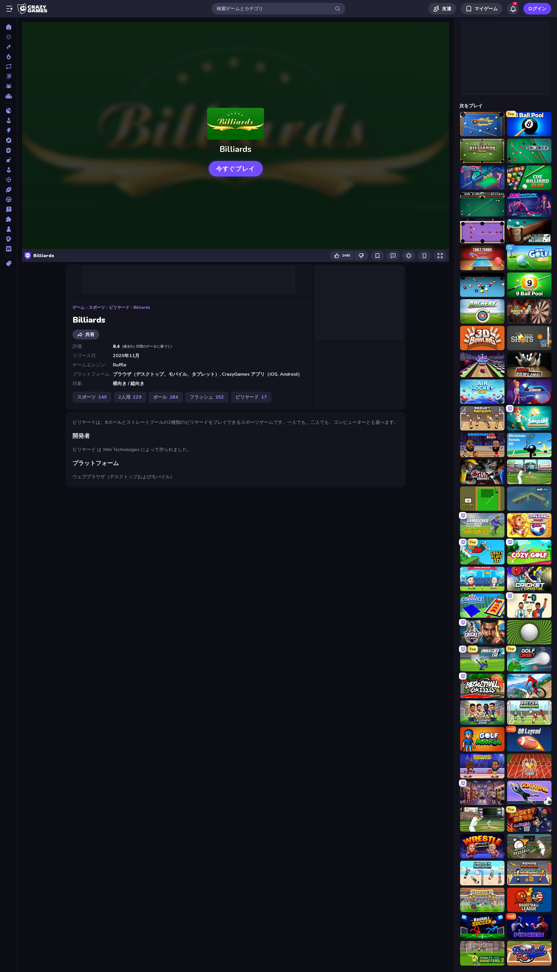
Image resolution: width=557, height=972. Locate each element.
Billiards (141, 307)
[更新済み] (8, 66)
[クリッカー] (8, 160)
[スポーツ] (8, 190)
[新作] (8, 47)
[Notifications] (513, 8)
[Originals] (8, 76)
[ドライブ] (8, 199)
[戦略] (8, 239)
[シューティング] (8, 180)
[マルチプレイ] (8, 86)
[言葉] (8, 249)
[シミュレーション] (8, 170)
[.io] (8, 111)
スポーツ (97, 307)
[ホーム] (8, 27)
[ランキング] (8, 96)
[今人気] (8, 56)
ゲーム (79, 307)
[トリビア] (8, 209)
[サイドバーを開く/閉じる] (9, 9)
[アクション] (8, 130)
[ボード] (8, 229)
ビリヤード (119, 307)
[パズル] (8, 219)
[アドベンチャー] (8, 140)
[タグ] (8, 263)
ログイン (537, 9)
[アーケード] (8, 121)
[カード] (8, 150)
